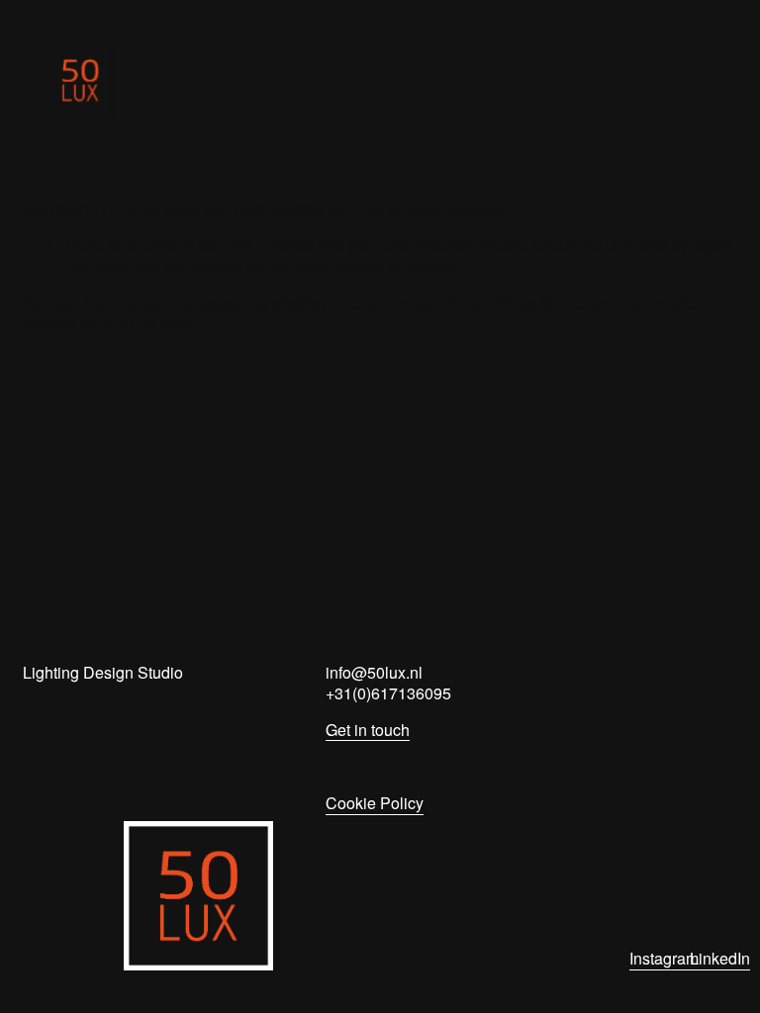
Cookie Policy (375, 803)
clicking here (316, 302)
